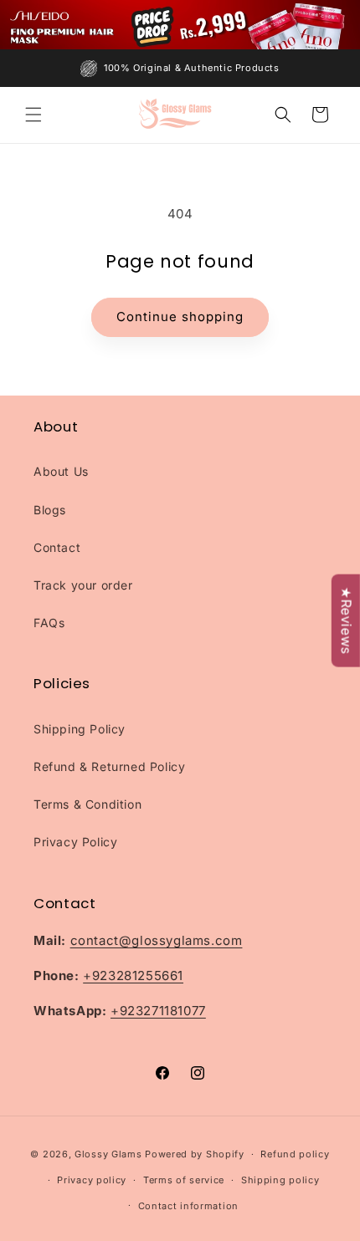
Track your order (83, 585)
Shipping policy (280, 1180)
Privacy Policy (75, 842)
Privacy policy (91, 1180)
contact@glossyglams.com (156, 940)
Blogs (49, 510)
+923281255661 (133, 975)
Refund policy (294, 1154)
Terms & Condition (87, 804)
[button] (33, 114)
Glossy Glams (108, 1154)
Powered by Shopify (194, 1154)
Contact (56, 547)
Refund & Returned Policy (109, 766)
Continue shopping (180, 316)
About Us (61, 471)
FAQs (48, 622)
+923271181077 (158, 1011)
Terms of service (183, 1180)
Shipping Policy (79, 729)
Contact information (188, 1206)
